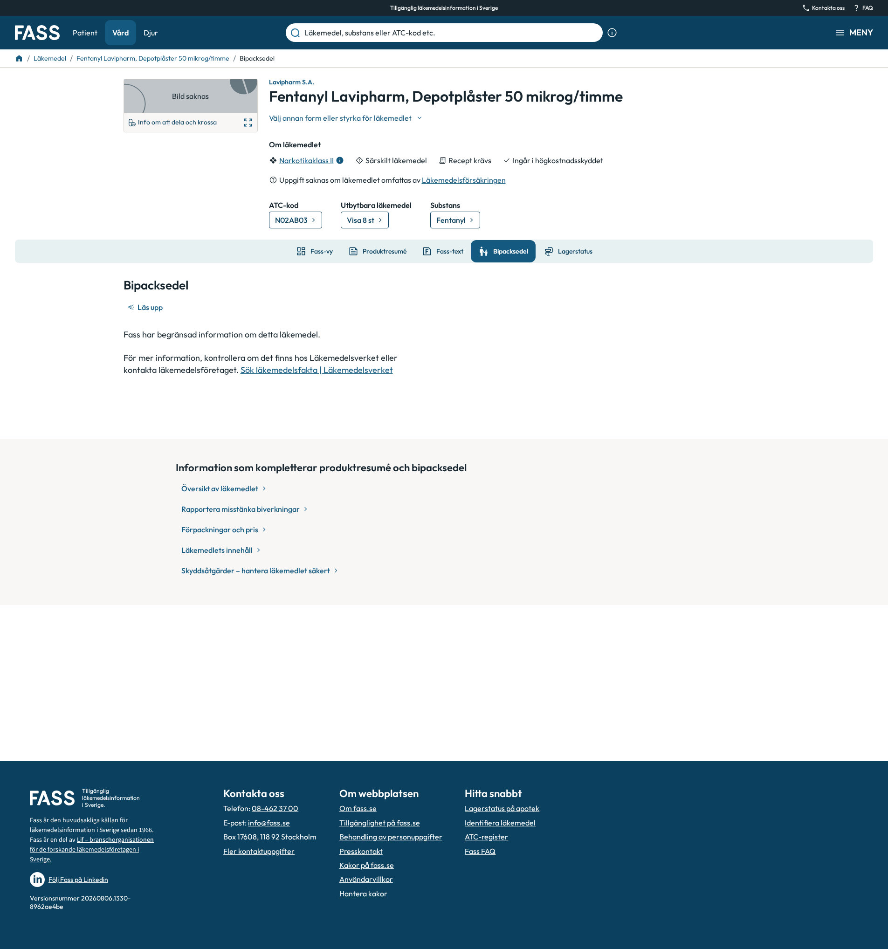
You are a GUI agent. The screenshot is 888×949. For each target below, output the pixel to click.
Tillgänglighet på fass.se (379, 822)
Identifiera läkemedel (500, 822)
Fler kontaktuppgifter (259, 851)
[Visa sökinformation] (612, 32)
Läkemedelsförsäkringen (464, 180)
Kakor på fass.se (366, 865)
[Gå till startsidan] (37, 33)
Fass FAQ (480, 851)
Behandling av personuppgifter (390, 836)
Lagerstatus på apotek (502, 808)
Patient (85, 32)
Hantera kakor (363, 893)
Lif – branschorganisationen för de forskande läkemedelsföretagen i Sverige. (92, 849)
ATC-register (486, 836)
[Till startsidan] (19, 58)
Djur (151, 32)
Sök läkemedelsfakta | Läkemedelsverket (317, 369)
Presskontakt (361, 851)
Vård (120, 32)
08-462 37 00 (275, 808)
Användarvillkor (366, 879)
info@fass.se (269, 822)
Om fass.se (358, 808)
